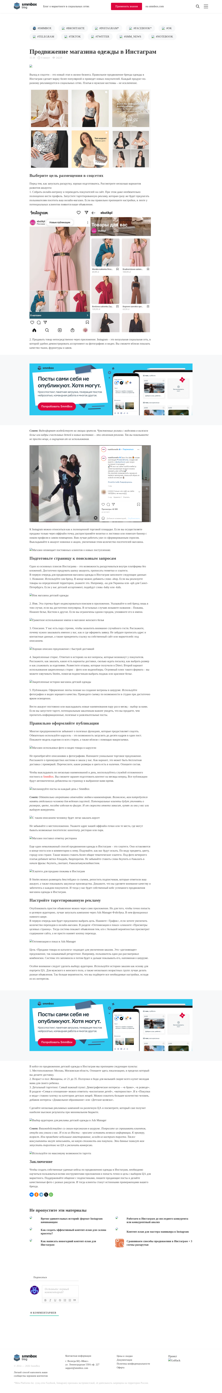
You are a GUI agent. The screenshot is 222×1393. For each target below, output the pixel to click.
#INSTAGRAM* (109, 28)
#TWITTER (102, 36)
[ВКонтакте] (31, 1194)
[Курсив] (50, 1300)
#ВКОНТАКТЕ (75, 28)
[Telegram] (41, 1194)
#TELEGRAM (45, 36)
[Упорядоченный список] (64, 1300)
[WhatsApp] (51, 1194)
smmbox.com (156, 6)
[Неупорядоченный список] (69, 1300)
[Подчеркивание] (55, 1300)
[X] (46, 1194)
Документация (124, 1360)
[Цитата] (74, 1300)
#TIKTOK (75, 36)
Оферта (120, 1367)
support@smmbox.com (76, 1368)
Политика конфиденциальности (133, 1363)
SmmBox (48, 776)
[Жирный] (45, 1300)
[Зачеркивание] (60, 1300)
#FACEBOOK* (143, 28)
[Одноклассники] (36, 1194)
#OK (169, 28)
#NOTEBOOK (164, 36)
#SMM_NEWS (132, 36)
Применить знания (126, 6)
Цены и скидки (125, 1356)
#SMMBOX (45, 28)
